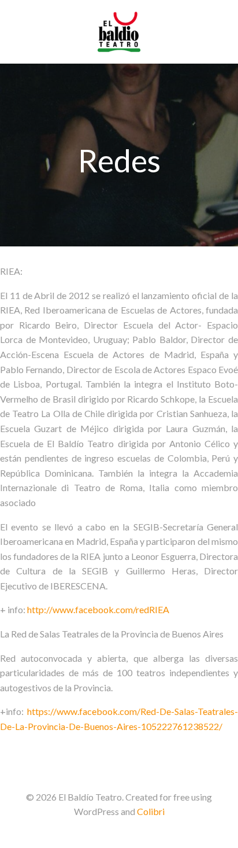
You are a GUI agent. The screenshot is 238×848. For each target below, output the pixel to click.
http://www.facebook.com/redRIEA (98, 609)
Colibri (151, 811)
